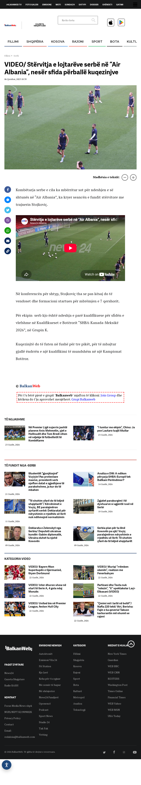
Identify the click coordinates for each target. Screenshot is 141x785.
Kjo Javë (43, 672)
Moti (58, 4)
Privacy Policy (12, 718)
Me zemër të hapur (50, 685)
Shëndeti (107, 4)
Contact (9, 724)
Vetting (43, 734)
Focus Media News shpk (18, 705)
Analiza (77, 703)
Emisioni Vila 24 (48, 660)
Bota (114, 41)
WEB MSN (114, 709)
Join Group (108, 395)
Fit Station (45, 666)
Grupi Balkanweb (83, 399)
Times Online (115, 691)
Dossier (94, 4)
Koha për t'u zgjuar (49, 678)
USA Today (114, 716)
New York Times (117, 653)
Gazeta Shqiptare (14, 679)
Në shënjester (47, 691)
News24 (26, 13)
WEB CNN (114, 672)
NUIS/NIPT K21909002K (18, 712)
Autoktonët (46, 653)
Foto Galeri (32, 4)
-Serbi (16, 55)
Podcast (43, 709)
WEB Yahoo (114, 703)
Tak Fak (43, 728)
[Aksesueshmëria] (6, 765)
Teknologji (79, 709)
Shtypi (82, 4)
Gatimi (119, 4)
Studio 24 (44, 722)
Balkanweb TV (13, 4)
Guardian (113, 660)
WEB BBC (113, 666)
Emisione (47, 4)
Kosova (57, 41)
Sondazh (70, 4)
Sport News (46, 716)
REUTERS (113, 678)
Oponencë (45, 703)
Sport (97, 41)
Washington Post (118, 685)
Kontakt (38, 13)
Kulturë (77, 691)
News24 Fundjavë (49, 697)
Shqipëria (34, 41)
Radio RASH (11, 685)
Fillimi (13, 41)
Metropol (79, 697)
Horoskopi (12, 13)
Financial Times (117, 697)
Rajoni (78, 41)
